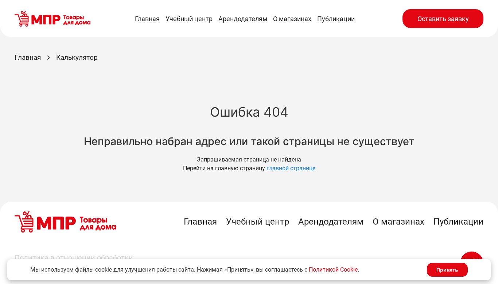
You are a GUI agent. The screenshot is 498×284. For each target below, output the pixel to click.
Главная (147, 19)
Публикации (336, 19)
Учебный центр (189, 19)
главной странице (290, 168)
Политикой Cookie (333, 269)
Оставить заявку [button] (443, 19)
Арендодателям (242, 19)
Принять (447, 270)
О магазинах (292, 19)
